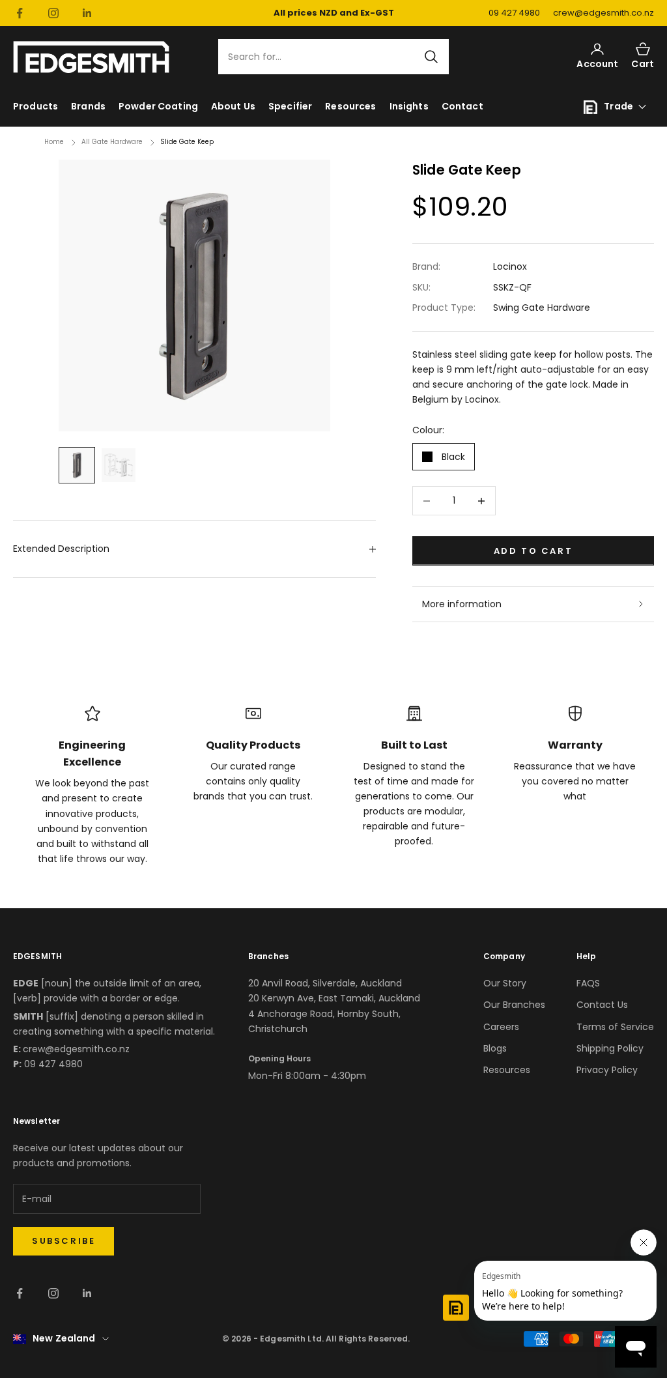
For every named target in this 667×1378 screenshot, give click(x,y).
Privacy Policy (607, 1069)
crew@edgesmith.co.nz (603, 13)
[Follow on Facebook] (19, 13)
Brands (88, 106)
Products (35, 106)
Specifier (290, 106)
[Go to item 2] (118, 465)
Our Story (504, 983)
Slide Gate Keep (187, 141)
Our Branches (514, 1004)
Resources (350, 106)
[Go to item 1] (77, 465)
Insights (409, 106)
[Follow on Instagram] (53, 13)
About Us (233, 106)
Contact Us (602, 1004)
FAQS (588, 983)
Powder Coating (158, 106)
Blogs (495, 1048)
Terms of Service (615, 1026)
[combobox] (325, 57)
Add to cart (533, 551)
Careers (501, 1026)
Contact (462, 106)
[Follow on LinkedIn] (87, 13)
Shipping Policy (610, 1048)
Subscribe (63, 1241)
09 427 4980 (514, 13)
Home (54, 141)
